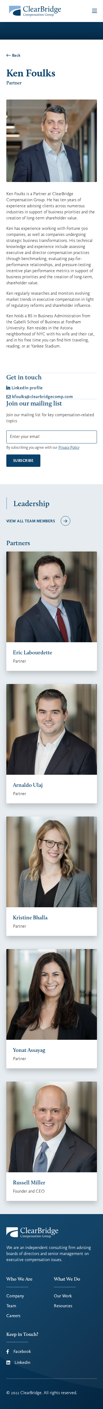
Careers (13, 1316)
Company (15, 1296)
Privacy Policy (69, 447)
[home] (33, 11)
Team (11, 1306)
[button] (94, 11)
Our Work (63, 1296)
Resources (63, 1306)
